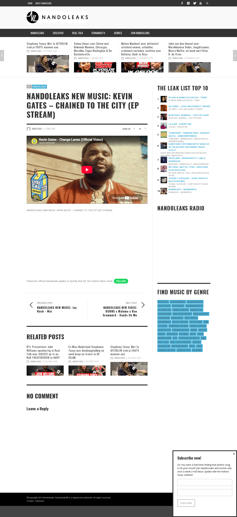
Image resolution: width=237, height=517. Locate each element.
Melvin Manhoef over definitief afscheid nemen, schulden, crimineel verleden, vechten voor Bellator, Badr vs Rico (94, 49)
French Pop (164, 330)
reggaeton (164, 346)
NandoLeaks (36, 58)
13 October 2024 (49, 361)
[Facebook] (182, 3)
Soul (192, 346)
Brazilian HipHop (182, 313)
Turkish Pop (183, 350)
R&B (203, 338)
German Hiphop (181, 330)
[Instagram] (188, 3)
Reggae (197, 342)
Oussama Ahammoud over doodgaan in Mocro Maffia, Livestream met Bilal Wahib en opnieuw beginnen (186, 49)
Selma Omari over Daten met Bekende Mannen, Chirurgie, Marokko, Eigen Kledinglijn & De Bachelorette (46, 49)
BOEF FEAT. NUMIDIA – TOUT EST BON (189, 115)
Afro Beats (164, 305)
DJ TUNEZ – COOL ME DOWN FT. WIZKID (189, 106)
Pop (175, 338)
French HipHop (198, 325)
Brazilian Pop (200, 313)
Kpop (193, 334)
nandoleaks (164, 338)
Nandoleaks (39, 86)
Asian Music (164, 313)
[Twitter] (194, 3)
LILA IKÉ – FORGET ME (180, 124)
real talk (163, 342)
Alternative (164, 309)
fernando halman (178, 325)
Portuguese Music (189, 338)
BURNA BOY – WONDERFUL (183, 189)
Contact (30, 501)
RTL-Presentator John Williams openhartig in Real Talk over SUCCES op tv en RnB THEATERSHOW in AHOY (43, 352)
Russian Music (180, 346)
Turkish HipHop (166, 350)
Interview (172, 334)
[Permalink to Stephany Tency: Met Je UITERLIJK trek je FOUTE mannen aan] (129, 369)
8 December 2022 (144, 58)
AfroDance (178, 305)
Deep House (191, 317)
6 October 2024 (91, 361)
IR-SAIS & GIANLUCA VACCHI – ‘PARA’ (188, 97)
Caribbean (163, 317)
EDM (206, 321)
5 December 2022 (191, 58)
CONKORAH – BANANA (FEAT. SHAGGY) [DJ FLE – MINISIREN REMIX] (189, 134)
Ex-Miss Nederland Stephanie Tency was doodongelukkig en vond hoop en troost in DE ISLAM (86, 352)
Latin (200, 334)
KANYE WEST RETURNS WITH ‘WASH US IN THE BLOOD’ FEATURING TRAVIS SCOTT (189, 147)
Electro (162, 325)
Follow (121, 281)
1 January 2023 (49, 58)
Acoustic (163, 301)
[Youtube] (201, 3)
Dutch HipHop (180, 321)
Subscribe (186, 503)
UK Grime (197, 350)
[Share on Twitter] (140, 128)
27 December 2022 (98, 58)
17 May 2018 (50, 128)
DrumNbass (164, 321)
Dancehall (177, 317)
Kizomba (183, 334)
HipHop (202, 330)
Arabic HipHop (180, 309)
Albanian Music (194, 305)
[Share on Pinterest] (145, 128)
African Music (195, 301)
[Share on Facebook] (134, 128)
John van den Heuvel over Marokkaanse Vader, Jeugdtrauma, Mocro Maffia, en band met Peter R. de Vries (141, 49)
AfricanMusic (177, 301)
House (161, 334)
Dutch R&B (196, 321)
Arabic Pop (196, 309)
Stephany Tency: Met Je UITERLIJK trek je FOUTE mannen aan (124, 350)
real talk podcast (180, 342)
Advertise (39, 501)
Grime (194, 330)
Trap (199, 346)
